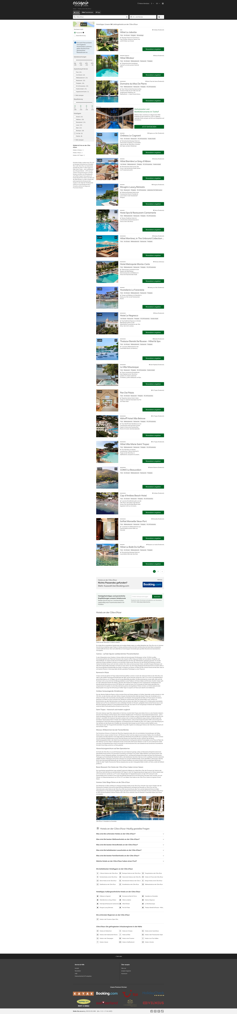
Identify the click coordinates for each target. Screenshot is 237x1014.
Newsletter (78, 971)
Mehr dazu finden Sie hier (143, 602)
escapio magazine (126, 971)
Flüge (98, 12)
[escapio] (81, 3)
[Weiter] (162, 571)
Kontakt (77, 968)
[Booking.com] (107, 993)
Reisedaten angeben (153, 49)
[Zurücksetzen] (126, 17)
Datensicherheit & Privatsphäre (83, 976)
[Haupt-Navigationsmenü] (163, 3)
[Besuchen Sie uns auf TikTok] (162, 1011)
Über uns (123, 968)
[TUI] (130, 993)
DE (157, 3)
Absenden (157, 597)
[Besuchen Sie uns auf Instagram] (155, 1011)
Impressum (124, 973)
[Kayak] (83, 994)
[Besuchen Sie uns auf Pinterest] (158, 1011)
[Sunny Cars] (83, 1003)
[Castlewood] (130, 1003)
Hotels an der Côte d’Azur (84, 8)
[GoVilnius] (153, 1002)
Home (74, 8)
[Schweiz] (107, 1002)
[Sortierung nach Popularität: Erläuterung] (83, 32)
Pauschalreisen (89, 12)
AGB (76, 973)
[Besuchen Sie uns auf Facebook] (151, 1011)
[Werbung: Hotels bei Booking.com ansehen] (152, 584)
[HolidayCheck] (153, 993)
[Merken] (116, 31)
